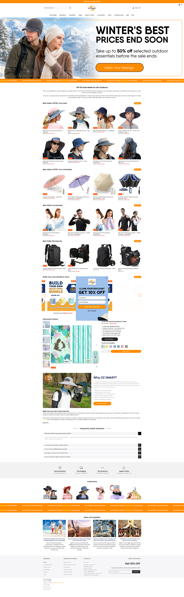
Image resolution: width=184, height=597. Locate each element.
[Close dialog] (106, 278)
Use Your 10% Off (92, 307)
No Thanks (92, 311)
